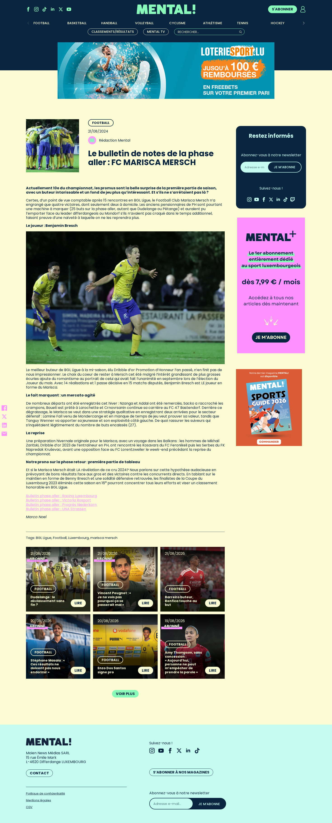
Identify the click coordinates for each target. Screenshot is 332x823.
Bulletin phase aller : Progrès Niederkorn (61, 504)
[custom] (44, 9)
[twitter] (60, 9)
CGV (29, 807)
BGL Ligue (43, 537)
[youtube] (69, 9)
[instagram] (36, 9)
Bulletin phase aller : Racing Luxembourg (61, 495)
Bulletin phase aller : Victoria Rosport (58, 500)
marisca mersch (103, 537)
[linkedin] (52, 9)
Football (101, 123)
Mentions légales (38, 800)
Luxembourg (78, 537)
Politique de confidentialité (45, 793)
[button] (303, 23)
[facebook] (28, 9)
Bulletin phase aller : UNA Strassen (56, 509)
